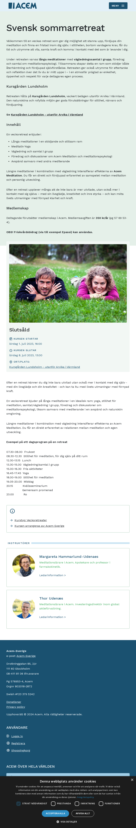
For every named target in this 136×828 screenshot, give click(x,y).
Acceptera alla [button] (55, 813)
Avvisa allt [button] (83, 813)
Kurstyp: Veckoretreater (31, 520)
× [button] (132, 780)
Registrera (18, 743)
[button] (68, 822)
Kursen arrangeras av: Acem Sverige (39, 526)
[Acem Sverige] (22, 5)
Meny (115, 5)
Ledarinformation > (52, 575)
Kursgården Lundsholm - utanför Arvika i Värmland (47, 114)
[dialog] (68, 802)
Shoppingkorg (20, 750)
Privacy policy (15, 707)
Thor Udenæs (51, 598)
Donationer (13, 702)
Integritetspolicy (85, 797)
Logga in (17, 736)
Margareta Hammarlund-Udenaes (68, 556)
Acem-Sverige (26, 656)
